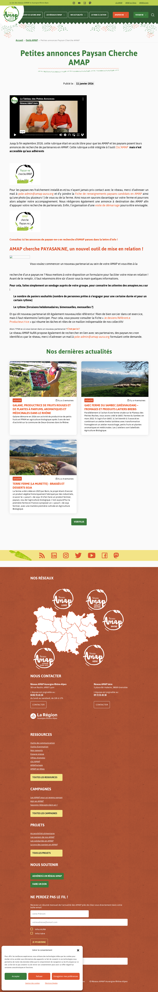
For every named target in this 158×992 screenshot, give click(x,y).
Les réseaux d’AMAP (54, 15)
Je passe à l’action (98, 15)
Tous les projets (41, 853)
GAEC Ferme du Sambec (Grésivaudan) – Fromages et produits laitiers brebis (111, 407)
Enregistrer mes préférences (66, 976)
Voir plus (79, 522)
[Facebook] (84, 2)
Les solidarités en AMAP (42, 841)
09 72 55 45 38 (100, 695)
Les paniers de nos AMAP (42, 837)
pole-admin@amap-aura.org (36, 193)
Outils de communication (42, 743)
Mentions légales (51, 983)
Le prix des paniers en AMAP (44, 845)
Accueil (19, 40)
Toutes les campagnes (44, 813)
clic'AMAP (118, 2)
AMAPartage (143, 2)
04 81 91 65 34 (36, 695)
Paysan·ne (139, 15)
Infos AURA (40, 929)
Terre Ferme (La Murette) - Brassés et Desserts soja (38, 485)
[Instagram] (74, 2)
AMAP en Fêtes (130, 2)
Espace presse (37, 754)
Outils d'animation (39, 747)
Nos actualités (77, 15)
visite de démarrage (107, 205)
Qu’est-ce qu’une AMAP (31, 15)
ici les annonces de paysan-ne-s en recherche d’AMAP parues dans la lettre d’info (68, 239)
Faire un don (39, 884)
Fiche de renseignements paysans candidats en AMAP (108, 193)
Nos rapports (36, 750)
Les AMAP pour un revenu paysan (46, 797)
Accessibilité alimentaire (42, 833)
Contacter (38, 705)
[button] (78, 950)
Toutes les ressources (44, 777)
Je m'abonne (39, 942)
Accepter (16, 976)
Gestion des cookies (32, 983)
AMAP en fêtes (37, 769)
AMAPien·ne (119, 15)
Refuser (39, 976)
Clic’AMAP (122, 147)
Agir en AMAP (37, 801)
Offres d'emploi (37, 758)
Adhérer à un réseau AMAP (47, 876)
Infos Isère (40, 933)
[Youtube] (79, 2)
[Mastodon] (90, 2)
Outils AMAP (32, 40)
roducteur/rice (20, 321)
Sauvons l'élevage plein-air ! (44, 805)
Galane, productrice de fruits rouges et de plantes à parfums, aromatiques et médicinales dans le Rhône (42, 409)
